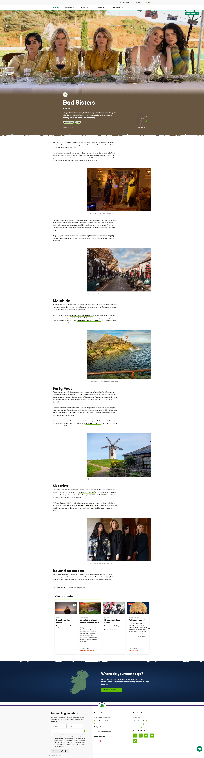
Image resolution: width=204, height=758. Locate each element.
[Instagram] (141, 736)
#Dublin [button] (78, 122)
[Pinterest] (146, 736)
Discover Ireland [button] (110, 690)
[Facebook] (135, 736)
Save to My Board (190, 13)
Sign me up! (58, 751)
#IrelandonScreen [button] (68, 122)
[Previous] (55, 629)
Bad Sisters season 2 (59, 587)
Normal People (106, 577)
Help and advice (117, 7)
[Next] (149, 629)
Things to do (84, 7)
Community (126, 2)
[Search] (149, 7)
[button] (74, 604)
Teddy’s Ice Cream (92, 423)
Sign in (149, 2)
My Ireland (138, 2)
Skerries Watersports (85, 492)
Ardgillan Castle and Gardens (88, 505)
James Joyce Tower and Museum (64, 412)
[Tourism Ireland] (57, 7)
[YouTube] (152, 736)
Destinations (68, 7)
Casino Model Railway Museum (88, 320)
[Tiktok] (135, 741)
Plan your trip (100, 7)
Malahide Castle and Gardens (80, 315)
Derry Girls (94, 577)
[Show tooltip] (84, 731)
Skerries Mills (65, 503)
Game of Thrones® (73, 577)
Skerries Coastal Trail (97, 495)
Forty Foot (83, 394)
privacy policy (60, 746)
